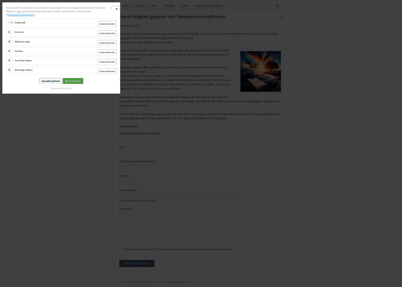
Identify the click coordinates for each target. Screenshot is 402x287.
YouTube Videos (23, 60)
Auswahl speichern (51, 80)
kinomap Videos (24, 69)
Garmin (19, 51)
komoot (19, 32)
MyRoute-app (22, 41)
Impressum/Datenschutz (20, 14)
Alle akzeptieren (73, 80)
